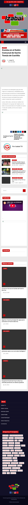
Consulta (5, 443)
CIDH (16, 440)
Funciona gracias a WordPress (10, 498)
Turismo (5, 268)
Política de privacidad (14, 502)
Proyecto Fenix (6, 463)
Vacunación (6, 470)
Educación (17, 445)
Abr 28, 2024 (15, 165)
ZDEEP (4, 473)
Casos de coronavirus (8, 440)
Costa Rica (11, 443)
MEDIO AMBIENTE (6, 299)
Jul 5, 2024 (5, 353)
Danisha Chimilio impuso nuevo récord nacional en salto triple (19, 163)
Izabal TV (11, 60)
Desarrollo (11, 445)
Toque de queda (7, 468)
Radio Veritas (4, 408)
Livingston (21, 453)
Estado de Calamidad (8, 448)
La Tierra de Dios (7, 453)
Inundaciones (6, 450)
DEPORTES (4, 47)
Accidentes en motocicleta (16, 435)
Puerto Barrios (16, 35)
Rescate (5, 465)
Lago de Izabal (18, 450)
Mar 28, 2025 (6, 292)
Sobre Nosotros (5, 421)
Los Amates (10, 455)
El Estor (22, 35)
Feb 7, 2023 (15, 182)
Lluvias (4, 455)
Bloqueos (11, 438)
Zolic (8, 473)
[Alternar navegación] (25, 42)
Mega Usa (17, 455)
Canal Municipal (5, 417)
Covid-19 (9, 36)
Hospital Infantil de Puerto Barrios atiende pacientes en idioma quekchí (13, 381)
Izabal (5, 35)
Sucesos (13, 36)
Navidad (15, 458)
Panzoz (15, 460)
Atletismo (5, 438)
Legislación (14, 453)
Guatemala (10, 35)
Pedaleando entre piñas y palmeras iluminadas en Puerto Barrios (19, 172)
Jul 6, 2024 (5, 324)
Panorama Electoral (7, 460)
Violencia (19, 36)
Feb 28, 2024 (15, 174)
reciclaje (21, 463)
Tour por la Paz (16, 468)
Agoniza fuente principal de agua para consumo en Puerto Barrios (13, 320)
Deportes (5, 445)
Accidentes (5, 435)
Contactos (4, 424)
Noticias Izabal (5, 411)
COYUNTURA (15, 169)
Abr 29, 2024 (6, 385)
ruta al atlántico (12, 465)
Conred (20, 440)
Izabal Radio (4, 414)
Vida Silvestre (13, 470)
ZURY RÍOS (13, 473)
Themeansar (14, 499)
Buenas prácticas (19, 438)
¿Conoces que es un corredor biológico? (14, 351)
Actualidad (15, 177)
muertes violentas (7, 458)
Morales (22, 455)
